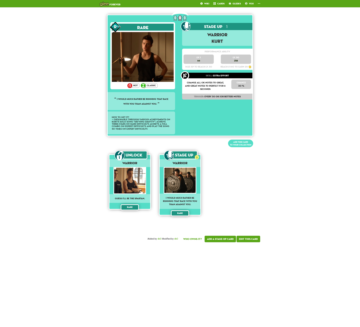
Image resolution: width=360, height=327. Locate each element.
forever (110, 3)
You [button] (250, 3)
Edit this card (248, 239)
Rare (142, 27)
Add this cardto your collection (240, 143)
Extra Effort (217, 75)
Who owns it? (192, 239)
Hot (135, 85)
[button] (259, 3)
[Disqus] (180, 284)
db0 (159, 239)
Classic (151, 85)
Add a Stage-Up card (220, 239)
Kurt (217, 41)
